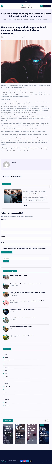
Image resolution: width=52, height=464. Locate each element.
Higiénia (6, 370)
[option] (8, 434)
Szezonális (7, 383)
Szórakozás (10, 37)
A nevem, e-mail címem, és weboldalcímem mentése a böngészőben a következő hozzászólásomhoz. (24, 248)
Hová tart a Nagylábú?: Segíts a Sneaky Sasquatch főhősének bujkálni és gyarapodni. (28, 19)
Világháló (7, 408)
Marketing (7, 376)
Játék (6, 373)
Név (2, 230)
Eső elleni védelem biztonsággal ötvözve (21, 326)
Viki (5, 440)
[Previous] (46, 420)
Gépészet (7, 367)
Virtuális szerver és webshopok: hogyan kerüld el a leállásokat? (27, 301)
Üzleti (6, 402)
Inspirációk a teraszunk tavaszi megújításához (22, 335)
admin (5, 37)
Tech (6, 396)
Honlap (2, 242)
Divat (6, 354)
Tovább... (25, 205)
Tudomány (7, 399)
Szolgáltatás (7, 386)
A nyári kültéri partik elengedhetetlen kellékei (22, 318)
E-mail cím (3, 236)
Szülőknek (7, 392)
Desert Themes (5, 461)
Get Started (47, 5)
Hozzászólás (4, 219)
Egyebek (6, 357)
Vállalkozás (7, 405)
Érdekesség (7, 360)
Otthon (6, 380)
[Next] (48, 420)
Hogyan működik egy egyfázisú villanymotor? (22, 309)
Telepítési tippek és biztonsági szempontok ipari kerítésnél (25, 283)
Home (4, 19)
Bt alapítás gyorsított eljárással (18, 275)
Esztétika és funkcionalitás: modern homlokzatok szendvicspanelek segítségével (8, 428)
